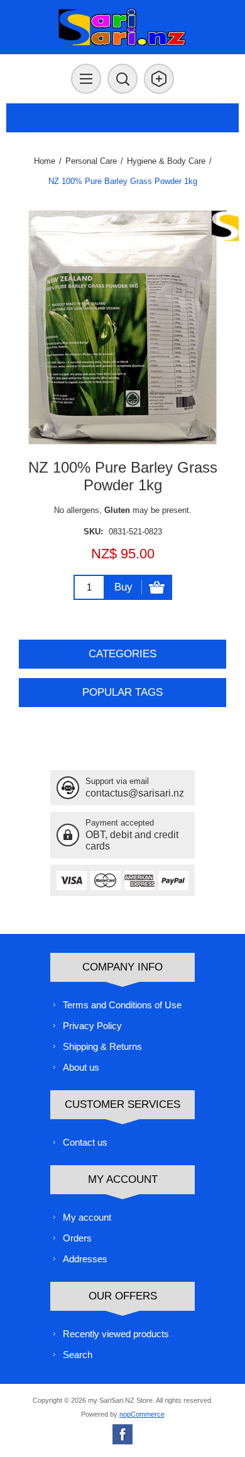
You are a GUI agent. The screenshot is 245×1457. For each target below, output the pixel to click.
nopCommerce (142, 1414)
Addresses (85, 1258)
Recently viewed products (116, 1333)
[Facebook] (122, 1434)
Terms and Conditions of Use (122, 1004)
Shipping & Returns (102, 1046)
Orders (77, 1238)
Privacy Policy (92, 1025)
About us (81, 1067)
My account (87, 1217)
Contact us (85, 1142)
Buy (123, 587)
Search (77, 1354)
